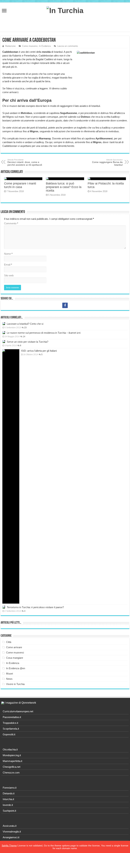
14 (24, 336)
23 (25, 327)
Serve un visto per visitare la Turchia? (27, 341)
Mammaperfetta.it (12, 761)
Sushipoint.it (9, 810)
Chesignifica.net (11, 766)
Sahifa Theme (9, 845)
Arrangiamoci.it (11, 837)
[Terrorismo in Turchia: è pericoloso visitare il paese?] (3, 607)
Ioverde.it (8, 804)
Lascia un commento (67, 46)
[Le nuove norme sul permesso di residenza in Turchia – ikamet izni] (3, 332)
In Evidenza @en (15, 668)
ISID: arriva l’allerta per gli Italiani (39, 350)
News (9, 678)
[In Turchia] (65, 10)
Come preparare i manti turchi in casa (20, 185)
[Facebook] (65, 305)
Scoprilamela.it (11, 728)
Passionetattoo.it (12, 717)
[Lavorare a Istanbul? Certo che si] (3, 323)
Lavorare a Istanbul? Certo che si (25, 323)
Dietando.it (8, 793)
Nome (8, 253)
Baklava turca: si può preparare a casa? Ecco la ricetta (63, 187)
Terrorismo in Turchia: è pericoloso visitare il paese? (35, 607)
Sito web (9, 275)
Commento (11, 223)
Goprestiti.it (9, 734)
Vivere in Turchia (15, 684)
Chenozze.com (11, 772)
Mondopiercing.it (12, 755)
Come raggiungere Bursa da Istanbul (107, 162)
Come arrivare (14, 647)
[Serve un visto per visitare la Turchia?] (3, 341)
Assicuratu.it (9, 825)
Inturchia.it (8, 799)
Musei (9, 673)
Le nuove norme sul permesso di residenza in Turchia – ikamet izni (43, 332)
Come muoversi (30, 46)
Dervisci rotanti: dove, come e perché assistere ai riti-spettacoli (24, 162)
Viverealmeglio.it (12, 831)
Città (8, 642)
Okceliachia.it (10, 749)
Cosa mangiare (14, 657)
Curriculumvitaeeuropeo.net (18, 711)
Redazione (10, 46)
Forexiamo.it (9, 787)
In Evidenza (45, 46)
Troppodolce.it (10, 722)
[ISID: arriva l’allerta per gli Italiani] (10, 476)
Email (8, 264)
